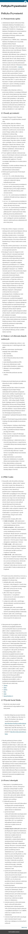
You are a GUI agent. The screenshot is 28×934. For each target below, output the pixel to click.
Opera (5, 687)
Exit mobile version (14, 932)
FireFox (5, 689)
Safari (5, 694)
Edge (5, 691)
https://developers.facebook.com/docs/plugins (15, 723)
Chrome (5, 685)
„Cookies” (20, 67)
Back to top (24, 927)
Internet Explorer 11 (8, 696)
